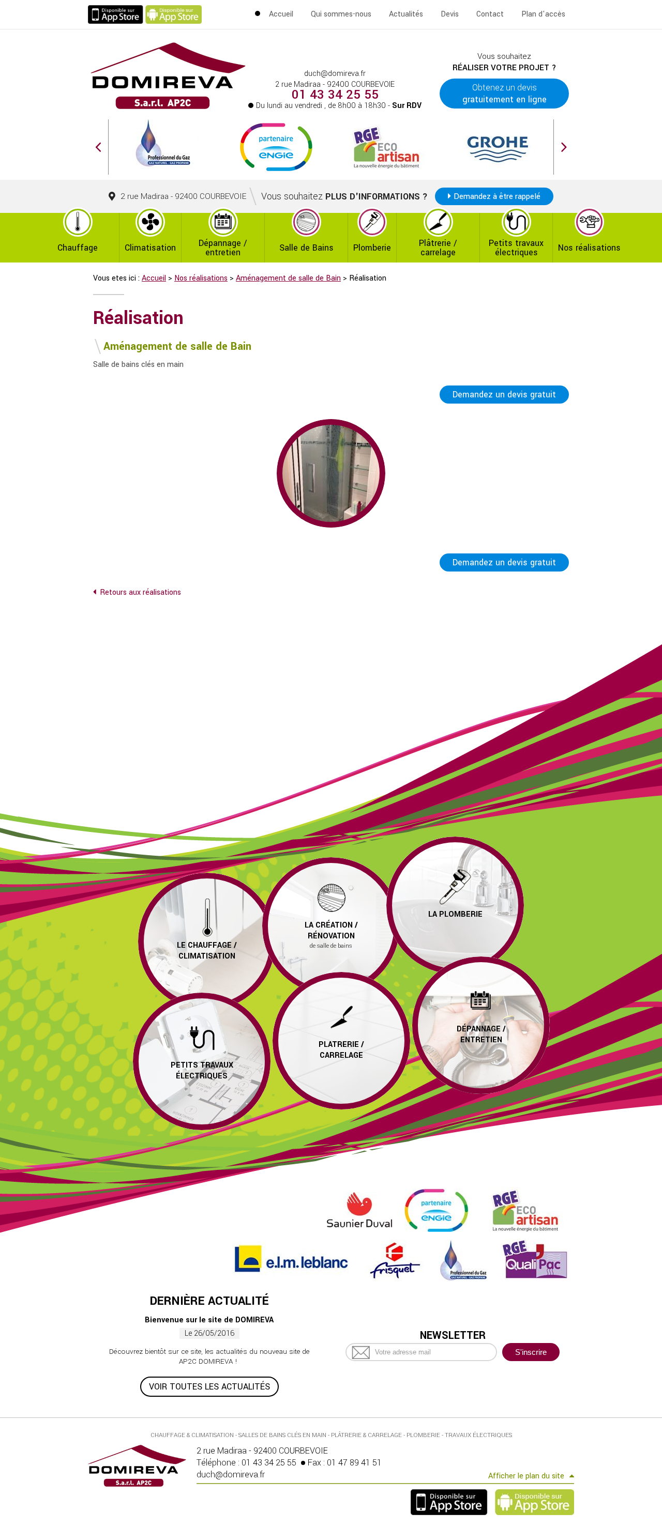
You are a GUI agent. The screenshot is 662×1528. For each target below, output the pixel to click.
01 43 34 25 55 (335, 95)
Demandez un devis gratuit (504, 394)
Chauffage (77, 248)
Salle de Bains (306, 248)
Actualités (406, 14)
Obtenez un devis (504, 93)
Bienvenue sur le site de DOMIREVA (209, 1320)
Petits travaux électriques (516, 247)
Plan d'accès (543, 14)
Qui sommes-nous (341, 14)
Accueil (281, 14)
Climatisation (150, 248)
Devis (450, 14)
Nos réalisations (589, 248)
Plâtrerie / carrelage (438, 247)
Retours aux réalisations (140, 592)
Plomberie (372, 248)
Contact (490, 14)
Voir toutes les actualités (209, 1387)
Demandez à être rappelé (497, 196)
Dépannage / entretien (223, 247)
